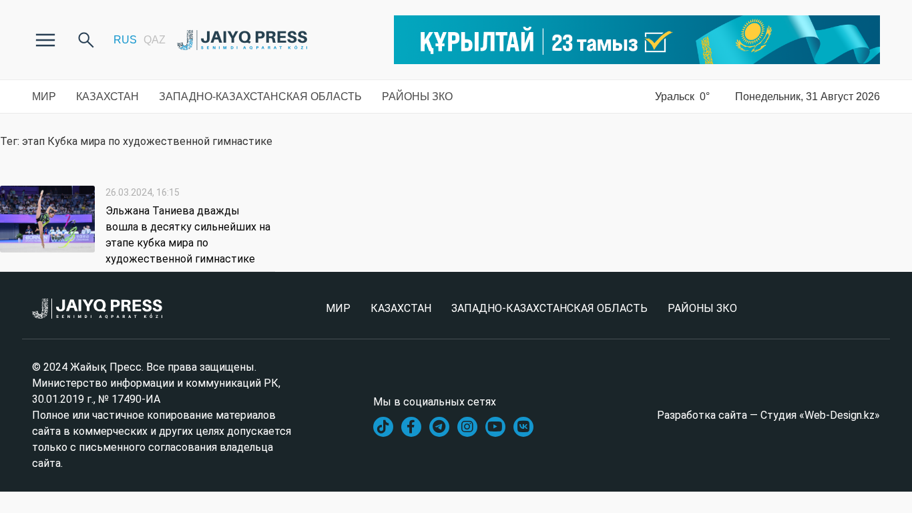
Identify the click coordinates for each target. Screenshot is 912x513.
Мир (44, 96)
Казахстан (107, 96)
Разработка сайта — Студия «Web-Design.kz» (768, 415)
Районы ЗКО (417, 96)
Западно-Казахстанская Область (260, 96)
